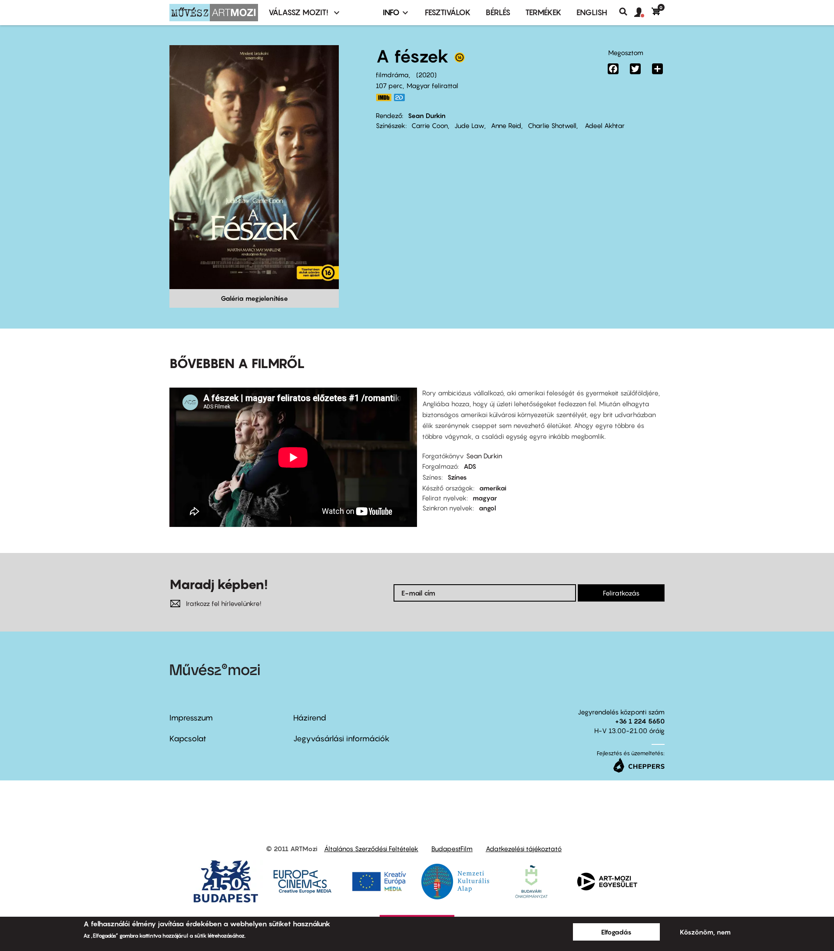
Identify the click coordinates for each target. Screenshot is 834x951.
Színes (457, 477)
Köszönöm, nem (705, 932)
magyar (485, 498)
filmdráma (392, 75)
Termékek (543, 12)
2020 (426, 75)
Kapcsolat (187, 738)
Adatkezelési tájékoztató (524, 848)
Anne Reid (506, 125)
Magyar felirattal (432, 85)
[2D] (402, 97)
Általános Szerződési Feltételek (371, 848)
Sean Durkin (427, 115)
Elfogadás (616, 932)
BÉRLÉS (498, 12)
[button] (643, 12)
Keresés (626, 11)
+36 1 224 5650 (640, 721)
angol (487, 508)
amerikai (492, 488)
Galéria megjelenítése (254, 298)
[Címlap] (213, 12)
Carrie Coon (429, 125)
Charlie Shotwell (552, 125)
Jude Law (469, 125)
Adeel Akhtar (604, 125)
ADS (469, 466)
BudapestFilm (452, 848)
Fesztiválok (448, 12)
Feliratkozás (621, 593)
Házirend (309, 717)
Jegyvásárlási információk (341, 738)
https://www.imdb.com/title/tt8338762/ (383, 97)
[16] (459, 59)
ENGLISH (591, 12)
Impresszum (191, 717)
